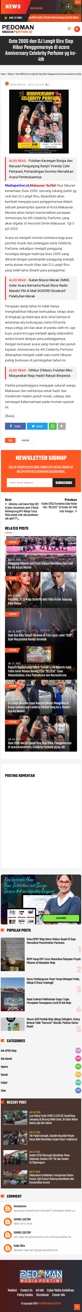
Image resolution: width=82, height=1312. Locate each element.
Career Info (58, 1295)
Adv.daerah (6, 1059)
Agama (4, 1067)
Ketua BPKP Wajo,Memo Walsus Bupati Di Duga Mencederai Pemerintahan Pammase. (51, 941)
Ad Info (40, 1290)
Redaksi (12, 1290)
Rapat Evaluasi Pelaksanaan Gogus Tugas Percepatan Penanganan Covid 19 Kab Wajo (49, 1001)
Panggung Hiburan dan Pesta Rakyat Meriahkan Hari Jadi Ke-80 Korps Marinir (40, 566)
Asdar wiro (19, 1246)
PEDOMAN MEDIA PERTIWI (49, 1303)
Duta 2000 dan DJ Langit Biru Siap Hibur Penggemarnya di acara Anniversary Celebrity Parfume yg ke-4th (39, 745)
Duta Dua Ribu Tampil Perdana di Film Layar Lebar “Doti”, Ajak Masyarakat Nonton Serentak (40, 638)
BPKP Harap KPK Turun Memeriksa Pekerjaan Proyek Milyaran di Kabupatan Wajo (54, 961)
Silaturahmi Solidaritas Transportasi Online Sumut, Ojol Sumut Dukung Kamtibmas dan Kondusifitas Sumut (51, 1179)
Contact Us (26, 1290)
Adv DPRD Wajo (9, 1051)
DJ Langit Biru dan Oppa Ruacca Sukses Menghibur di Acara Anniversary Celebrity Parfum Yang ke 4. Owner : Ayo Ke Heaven (39, 707)
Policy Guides (25, 1295)
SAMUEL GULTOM (22, 1219)
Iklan (3, 1090)
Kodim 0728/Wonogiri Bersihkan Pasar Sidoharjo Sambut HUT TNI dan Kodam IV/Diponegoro (49, 1159)
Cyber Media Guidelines (60, 1290)
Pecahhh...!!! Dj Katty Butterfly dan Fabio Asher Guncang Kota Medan (40, 602)
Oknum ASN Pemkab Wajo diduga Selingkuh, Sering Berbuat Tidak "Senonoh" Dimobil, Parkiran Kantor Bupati (53, 1023)
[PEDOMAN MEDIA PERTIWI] (41, 1282)
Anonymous (20, 1206)
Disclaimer (42, 1295)
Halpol (4, 1082)
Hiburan (25, 441)
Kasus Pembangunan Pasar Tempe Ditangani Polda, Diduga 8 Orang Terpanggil (53, 981)
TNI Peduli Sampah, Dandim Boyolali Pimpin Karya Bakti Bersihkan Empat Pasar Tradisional (53, 1137)
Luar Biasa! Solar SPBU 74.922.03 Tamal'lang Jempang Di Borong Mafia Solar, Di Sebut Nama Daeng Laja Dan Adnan (53, 1119)
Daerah (4, 1075)
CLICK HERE (61, 918)
